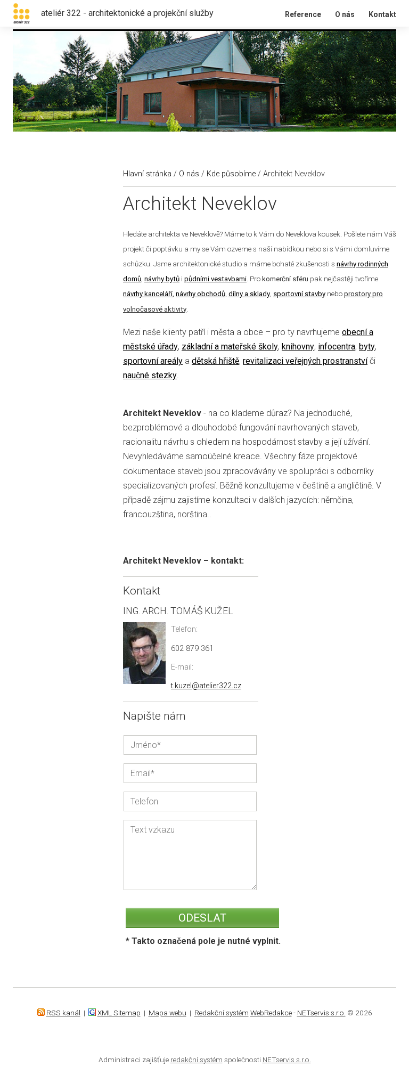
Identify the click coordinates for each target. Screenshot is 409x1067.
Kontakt (382, 14)
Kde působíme (231, 173)
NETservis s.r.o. (321, 1012)
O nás (345, 14)
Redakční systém (221, 1012)
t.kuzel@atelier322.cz (206, 685)
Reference (303, 14)
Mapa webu (167, 1012)
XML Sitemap (119, 1012)
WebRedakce (271, 1012)
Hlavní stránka (147, 173)
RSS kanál (63, 1012)
